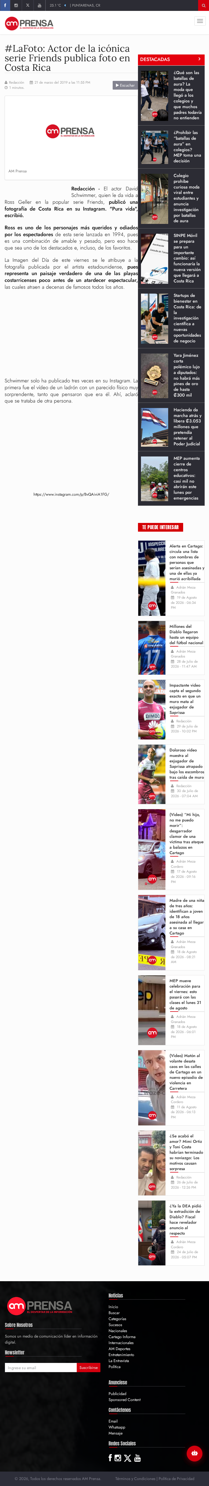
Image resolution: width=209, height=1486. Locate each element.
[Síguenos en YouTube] (39, 5)
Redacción (16, 82)
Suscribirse (88, 1367)
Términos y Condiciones (135, 1478)
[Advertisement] (71, 334)
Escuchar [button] (127, 85)
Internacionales (121, 1342)
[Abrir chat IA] (194, 1453)
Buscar (114, 1313)
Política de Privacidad (176, 1478)
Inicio (113, 1307)
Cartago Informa (122, 1336)
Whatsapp (117, 1427)
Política (115, 1366)
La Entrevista (119, 1360)
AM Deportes (119, 1348)
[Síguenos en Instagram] (16, 5)
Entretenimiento (121, 1354)
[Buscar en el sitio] (203, 5)
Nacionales (118, 1330)
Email (113, 1421)
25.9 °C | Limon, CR (70, 5)
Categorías (117, 1318)
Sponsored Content (124, 1399)
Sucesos (115, 1324)
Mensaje (115, 1433)
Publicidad (117, 1393)
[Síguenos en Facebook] (5, 5)
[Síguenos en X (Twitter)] (27, 5)
